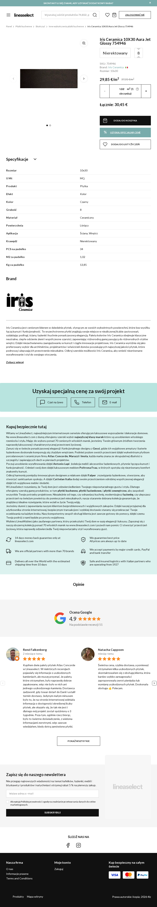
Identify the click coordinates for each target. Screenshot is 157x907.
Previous (13, 78)
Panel (9, 26)
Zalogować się (135, 14)
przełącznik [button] (8, 15)
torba (114, 15)
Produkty (18, 896)
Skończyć (40, 26)
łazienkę (128, 494)
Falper (92, 475)
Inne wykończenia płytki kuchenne (66, 26)
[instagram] (78, 845)
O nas (9, 869)
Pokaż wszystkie (79, 741)
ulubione (107, 15)
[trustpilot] (89, 845)
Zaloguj (58, 869)
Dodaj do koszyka (125, 120)
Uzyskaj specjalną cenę (122, 132)
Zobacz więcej (15, 362)
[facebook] (68, 845)
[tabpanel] (48, 78)
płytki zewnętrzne (115, 490)
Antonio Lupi (61, 463)
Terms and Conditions (19, 878)
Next (83, 78)
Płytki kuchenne (24, 26)
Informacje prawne (17, 873)
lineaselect (24, 15)
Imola (84, 456)
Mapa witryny (35, 896)
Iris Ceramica (116, 67)
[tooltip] (52, 402)
